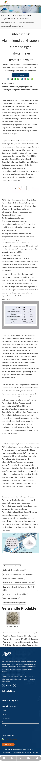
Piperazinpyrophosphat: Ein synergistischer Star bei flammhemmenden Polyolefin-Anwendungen (20, 642)
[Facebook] (3, 685)
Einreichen (8, 744)
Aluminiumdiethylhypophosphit (14, 603)
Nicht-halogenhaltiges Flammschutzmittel (18, 574)
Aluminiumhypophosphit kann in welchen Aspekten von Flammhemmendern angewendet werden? (20, 633)
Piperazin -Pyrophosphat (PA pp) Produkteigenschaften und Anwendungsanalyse (20, 639)
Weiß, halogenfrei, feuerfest (13, 579)
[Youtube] (10, 685)
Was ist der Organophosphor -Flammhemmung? (20, 636)
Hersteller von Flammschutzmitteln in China (19, 583)
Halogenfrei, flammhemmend (13, 570)
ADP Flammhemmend (11, 599)
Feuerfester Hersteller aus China (14, 594)
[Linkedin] (7, 685)
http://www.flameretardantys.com (24, 71)
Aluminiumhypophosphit (12, 566)
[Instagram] (14, 685)
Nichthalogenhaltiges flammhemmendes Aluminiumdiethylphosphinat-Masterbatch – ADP (13, 626)
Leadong (28, 752)
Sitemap (35, 752)
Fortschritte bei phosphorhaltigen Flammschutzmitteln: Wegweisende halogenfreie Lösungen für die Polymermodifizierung (20, 645)
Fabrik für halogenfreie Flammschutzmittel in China (19, 588)
